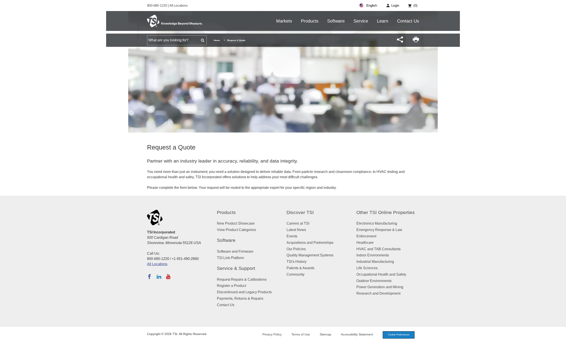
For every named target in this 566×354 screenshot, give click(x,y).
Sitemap (325, 334)
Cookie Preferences (398, 334)
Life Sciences (367, 268)
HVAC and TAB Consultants (378, 249)
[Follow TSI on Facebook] (149, 276)
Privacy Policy (272, 334)
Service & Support (236, 268)
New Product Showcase (236, 223)
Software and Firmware (235, 251)
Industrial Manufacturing (375, 261)
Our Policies (296, 249)
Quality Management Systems (310, 255)
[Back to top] (560, 348)
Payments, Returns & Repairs (240, 298)
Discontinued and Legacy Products (244, 292)
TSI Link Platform (230, 258)
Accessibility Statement (357, 334)
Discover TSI (300, 212)
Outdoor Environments (374, 281)
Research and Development (378, 293)
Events (292, 236)
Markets (284, 21)
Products (309, 21)
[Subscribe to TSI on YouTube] (168, 276)
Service (361, 21)
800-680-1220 (157, 5)
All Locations (178, 5)
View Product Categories (236, 230)
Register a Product (231, 286)
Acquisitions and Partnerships (310, 242)
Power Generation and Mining (379, 287)
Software (336, 21)
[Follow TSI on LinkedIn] (159, 276)
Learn (382, 21)
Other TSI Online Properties (385, 212)
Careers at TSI (298, 223)
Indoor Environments (372, 255)
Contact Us (408, 21)
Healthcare (365, 242)
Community (295, 274)
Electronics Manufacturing (376, 223)
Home (217, 40)
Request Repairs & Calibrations (242, 279)
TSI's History (296, 261)
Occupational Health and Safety (381, 274)
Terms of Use (300, 334)
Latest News (296, 230)
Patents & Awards (300, 268)
